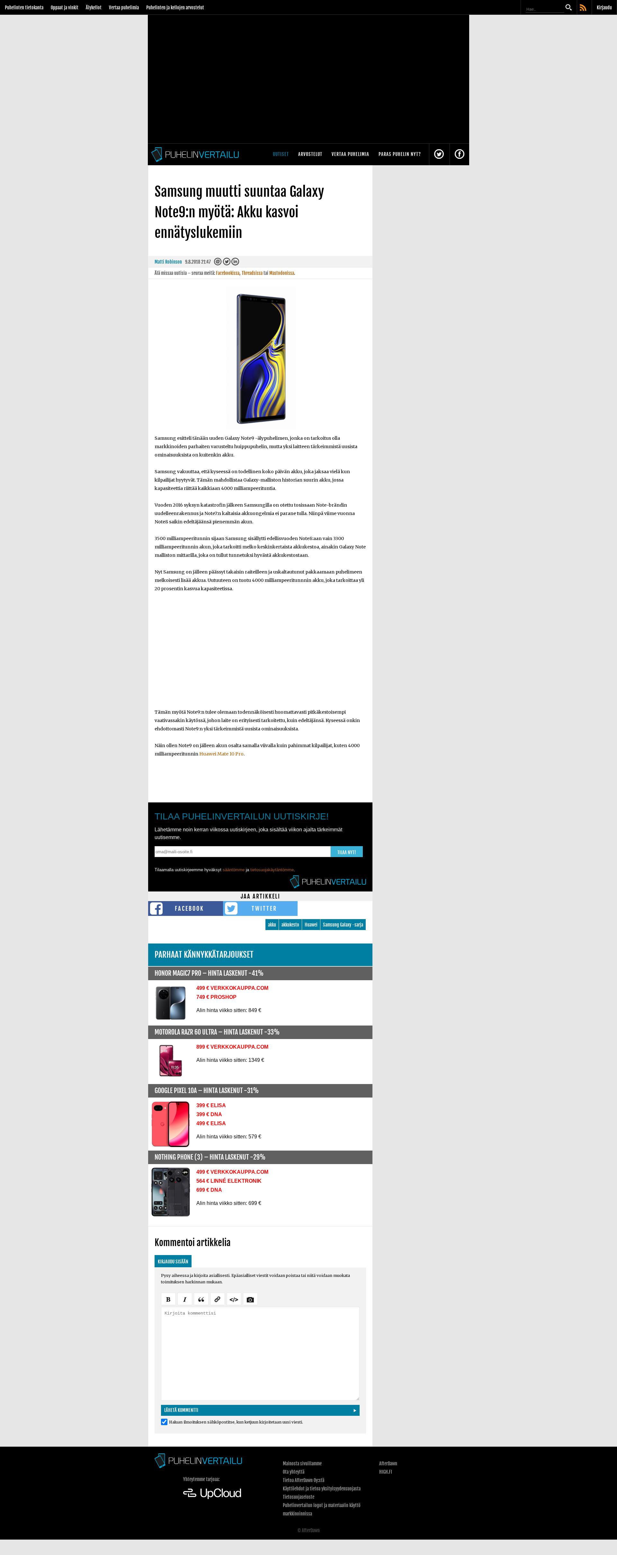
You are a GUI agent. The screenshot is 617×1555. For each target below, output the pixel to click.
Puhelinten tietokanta (24, 7)
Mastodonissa (281, 273)
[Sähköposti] (218, 263)
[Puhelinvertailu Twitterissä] (439, 154)
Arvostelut (310, 154)
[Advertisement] (260, 655)
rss (583, 8)
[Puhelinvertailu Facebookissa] (459, 154)
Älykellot (94, 7)
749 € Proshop (216, 997)
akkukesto (290, 924)
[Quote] (201, 1298)
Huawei (311, 924)
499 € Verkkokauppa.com (232, 988)
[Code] (234, 1298)
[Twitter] (226, 263)
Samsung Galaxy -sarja (343, 924)
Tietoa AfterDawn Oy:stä (303, 1480)
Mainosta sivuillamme (302, 1463)
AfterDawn (388, 1463)
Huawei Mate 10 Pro (221, 754)
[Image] (250, 1298)
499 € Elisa (211, 1123)
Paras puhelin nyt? (400, 154)
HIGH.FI (385, 1472)
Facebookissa (227, 273)
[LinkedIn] (235, 263)
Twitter (264, 908)
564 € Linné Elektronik (229, 1181)
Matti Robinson (168, 262)
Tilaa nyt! (346, 852)
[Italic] (185, 1298)
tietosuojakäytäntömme (272, 869)
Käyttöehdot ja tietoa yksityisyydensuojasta (322, 1488)
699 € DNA (209, 1190)
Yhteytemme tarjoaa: (201, 1479)
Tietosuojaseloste (298, 1497)
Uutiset (281, 154)
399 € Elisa (211, 1105)
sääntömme (234, 869)
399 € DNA (209, 1114)
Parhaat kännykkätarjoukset (204, 955)
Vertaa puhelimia (124, 7)
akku (272, 924)
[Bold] (168, 1298)
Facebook (189, 908)
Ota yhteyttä (293, 1472)
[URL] (217, 1298)
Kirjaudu (604, 7)
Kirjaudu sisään (173, 1261)
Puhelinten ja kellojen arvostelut (175, 7)
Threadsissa (252, 273)
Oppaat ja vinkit (64, 7)
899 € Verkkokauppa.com (232, 1047)
